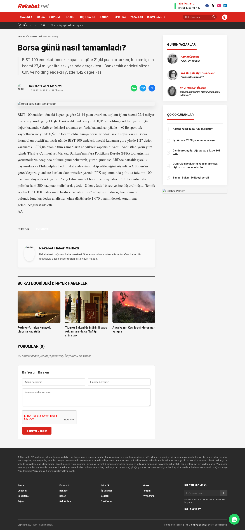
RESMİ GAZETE (156, 17)
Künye (146, 485)
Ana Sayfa (23, 36)
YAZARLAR (136, 17)
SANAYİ (104, 17)
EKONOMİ (54, 17)
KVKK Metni (149, 496)
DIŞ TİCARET (88, 17)
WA (134, 88)
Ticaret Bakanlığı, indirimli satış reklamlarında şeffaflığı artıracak (86, 331)
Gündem (22, 490)
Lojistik (105, 496)
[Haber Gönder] (234, 519)
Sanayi (62, 496)
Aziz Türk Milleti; (190, 60)
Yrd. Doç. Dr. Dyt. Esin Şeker (198, 72)
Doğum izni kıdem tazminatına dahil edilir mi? (200, 93)
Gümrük (105, 485)
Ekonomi (64, 485)
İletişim (146, 490)
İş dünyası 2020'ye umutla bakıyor (194, 140)
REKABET (70, 17)
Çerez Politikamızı (198, 525)
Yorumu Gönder (37, 430)
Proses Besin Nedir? (192, 77)
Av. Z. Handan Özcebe (193, 87)
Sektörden (65, 501)
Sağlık (21, 501)
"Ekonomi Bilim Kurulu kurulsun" (193, 129)
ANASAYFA (26, 17)
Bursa (21, 485)
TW (143, 88)
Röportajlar (23, 496)
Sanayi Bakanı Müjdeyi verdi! (191, 177)
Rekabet (63, 490)
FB (151, 88)
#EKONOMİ (42, 228)
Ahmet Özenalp (190, 56)
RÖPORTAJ (119, 17)
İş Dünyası (106, 490)
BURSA (40, 17)
